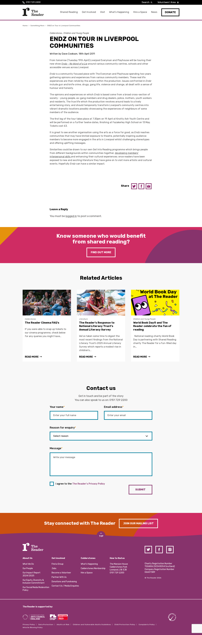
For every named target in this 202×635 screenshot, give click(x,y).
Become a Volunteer (61, 572)
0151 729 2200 (33, 2)
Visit (102, 12)
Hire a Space (140, 12)
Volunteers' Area (166, 2)
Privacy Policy (29, 624)
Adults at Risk (63, 624)
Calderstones (56, 33)
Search (146, 2)
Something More (37, 26)
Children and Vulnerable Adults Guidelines (92, 624)
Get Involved (89, 12)
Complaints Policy (147, 624)
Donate (170, 12)
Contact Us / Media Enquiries (65, 586)
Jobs (54, 568)
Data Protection (45, 624)
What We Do (28, 564)
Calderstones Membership (93, 568)
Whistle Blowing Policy (33, 627)
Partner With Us (59, 577)
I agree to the (80, 483)
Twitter (134, 186)
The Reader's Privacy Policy (88, 483)
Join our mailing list (138, 523)
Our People (28, 568)
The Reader (33, 12)
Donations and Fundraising (64, 581)
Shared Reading (69, 12)
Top (101, 536)
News (154, 12)
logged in (71, 216)
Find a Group (57, 564)
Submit (140, 489)
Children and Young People (76, 33)
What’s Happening (119, 12)
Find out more (101, 252)
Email (149, 186)
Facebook (141, 186)
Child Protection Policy (124, 624)
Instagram (170, 549)
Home (25, 26)
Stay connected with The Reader (79, 523)
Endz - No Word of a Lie (74, 63)
